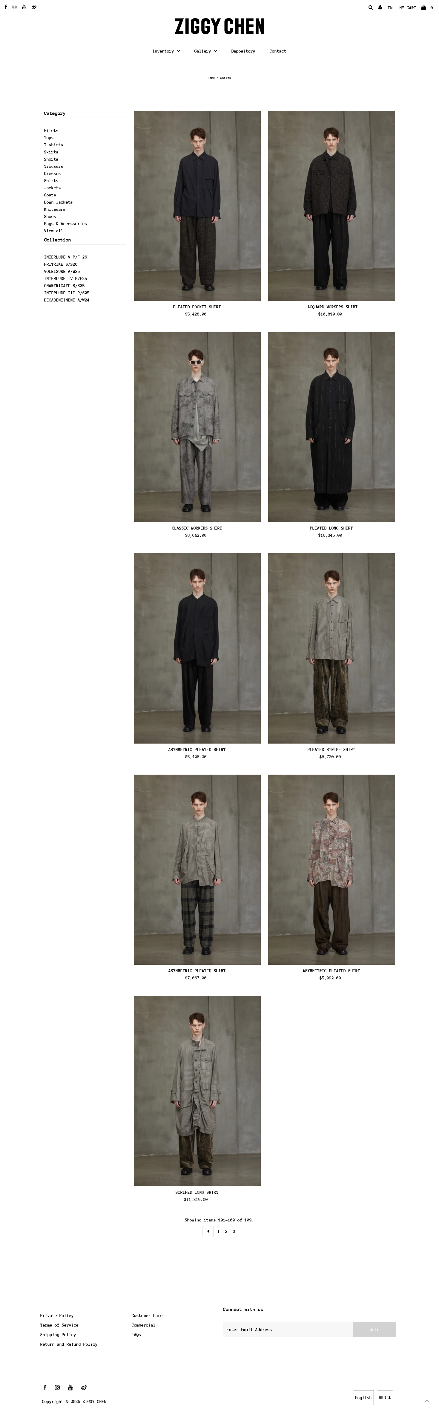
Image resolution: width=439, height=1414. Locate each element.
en (390, 7)
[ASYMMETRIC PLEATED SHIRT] (197, 648)
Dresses (52, 173)
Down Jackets (58, 202)
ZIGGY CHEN (95, 1401)
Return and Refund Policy (69, 1344)
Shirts (51, 180)
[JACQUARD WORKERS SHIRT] (331, 206)
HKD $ (385, 1397)
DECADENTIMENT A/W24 (67, 300)
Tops (49, 137)
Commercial (144, 1325)
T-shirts (53, 144)
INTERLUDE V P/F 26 (65, 257)
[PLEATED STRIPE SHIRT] (331, 648)
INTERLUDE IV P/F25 (65, 278)
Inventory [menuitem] (163, 51)
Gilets (51, 130)
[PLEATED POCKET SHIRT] (197, 206)
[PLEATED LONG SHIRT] (331, 427)
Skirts (51, 152)
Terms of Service (59, 1325)
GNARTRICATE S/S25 (64, 285)
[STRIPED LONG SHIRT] (197, 1091)
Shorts (51, 159)
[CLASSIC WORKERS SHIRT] (197, 427)
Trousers (53, 166)
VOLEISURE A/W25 (62, 271)
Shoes (50, 216)
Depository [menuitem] (243, 51)
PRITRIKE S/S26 (61, 264)
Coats (50, 195)
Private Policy (57, 1315)
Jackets (52, 187)
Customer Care (147, 1315)
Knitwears (55, 209)
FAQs (136, 1334)
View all (53, 230)
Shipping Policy (58, 1334)
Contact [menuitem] (278, 51)
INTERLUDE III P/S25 (67, 292)
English (363, 1397)
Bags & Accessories (65, 223)
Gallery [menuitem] (202, 51)
